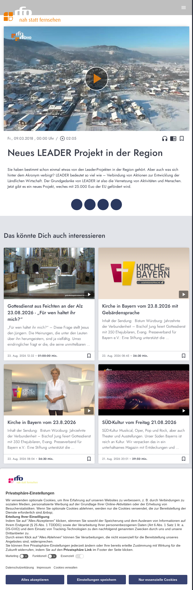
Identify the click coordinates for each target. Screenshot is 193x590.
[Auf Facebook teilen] (76, 204)
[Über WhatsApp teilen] (103, 204)
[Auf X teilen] (90, 204)
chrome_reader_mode (173, 138)
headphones (164, 138)
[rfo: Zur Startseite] (32, 14)
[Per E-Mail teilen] (116, 204)
